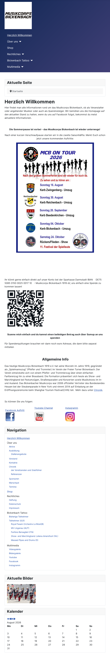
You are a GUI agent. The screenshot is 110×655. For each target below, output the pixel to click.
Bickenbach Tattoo (18, 60)
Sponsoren (14, 478)
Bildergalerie (15, 553)
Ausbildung (14, 450)
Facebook (13, 561)
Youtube (13, 557)
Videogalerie (15, 549)
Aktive (12, 446)
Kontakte (13, 462)
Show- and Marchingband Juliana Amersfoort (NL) (34, 536)
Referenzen (16, 474)
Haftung (13, 500)
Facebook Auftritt (14, 410)
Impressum (14, 508)
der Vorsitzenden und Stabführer (26, 470)
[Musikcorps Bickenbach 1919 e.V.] (70, 416)
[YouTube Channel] (39, 416)
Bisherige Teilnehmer (18, 516)
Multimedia (13, 66)
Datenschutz (15, 504)
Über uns (12, 41)
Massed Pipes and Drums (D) (24, 540)
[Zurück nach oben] (105, 650)
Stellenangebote (18, 454)
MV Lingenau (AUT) (20, 528)
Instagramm (71, 408)
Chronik (98, 390)
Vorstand (13, 458)
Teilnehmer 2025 (17, 520)
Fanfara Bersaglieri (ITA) (22, 532)
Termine (12, 487)
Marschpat (14, 482)
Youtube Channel (43, 408)
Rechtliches (14, 54)
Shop (10, 47)
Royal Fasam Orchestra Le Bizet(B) (27, 524)
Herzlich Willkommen (19, 35)
